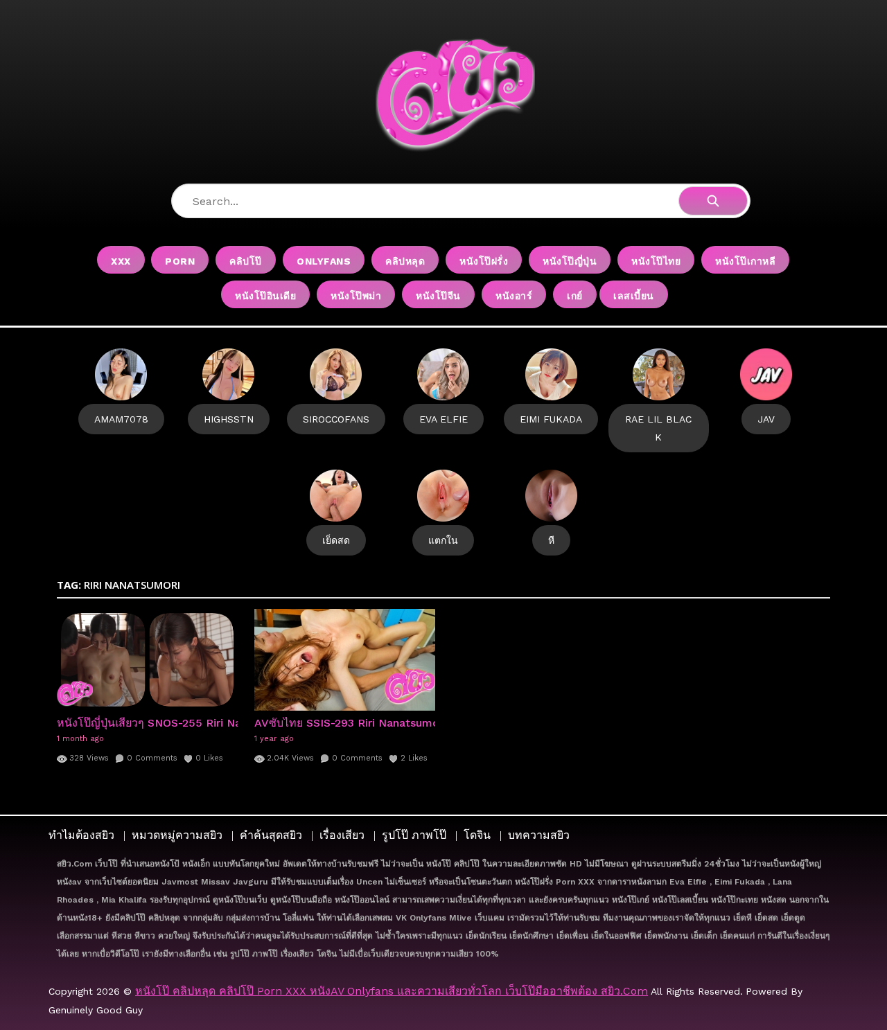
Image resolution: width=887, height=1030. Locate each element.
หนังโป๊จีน (438, 295)
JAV (766, 419)
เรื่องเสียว (342, 835)
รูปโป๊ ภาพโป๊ (414, 835)
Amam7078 (121, 419)
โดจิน (477, 835)
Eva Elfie (443, 419)
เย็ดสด (336, 540)
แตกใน (443, 540)
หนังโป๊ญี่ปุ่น (570, 261)
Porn (180, 261)
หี (551, 540)
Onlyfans (324, 261)
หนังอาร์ (513, 295)
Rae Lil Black (658, 428)
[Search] (713, 200)
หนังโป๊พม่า (356, 295)
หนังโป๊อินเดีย (265, 295)
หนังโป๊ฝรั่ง (483, 261)
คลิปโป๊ (245, 261)
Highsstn (229, 419)
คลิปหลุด (405, 261)
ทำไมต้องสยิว (81, 835)
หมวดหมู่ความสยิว (177, 835)
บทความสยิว (539, 835)
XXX (121, 261)
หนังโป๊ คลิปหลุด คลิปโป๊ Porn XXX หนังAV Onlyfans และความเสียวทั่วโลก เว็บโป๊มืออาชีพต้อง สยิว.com (391, 990)
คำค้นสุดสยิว (271, 835)
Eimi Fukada (551, 419)
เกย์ (575, 295)
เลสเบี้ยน (633, 295)
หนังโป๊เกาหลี (745, 261)
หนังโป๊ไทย (655, 261)
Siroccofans (336, 419)
